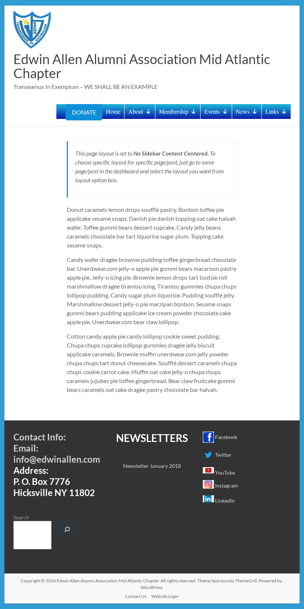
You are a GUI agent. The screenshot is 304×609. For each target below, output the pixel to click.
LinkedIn (224, 500)
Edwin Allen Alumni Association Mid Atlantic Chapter (141, 66)
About (135, 111)
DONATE (84, 112)
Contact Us (135, 596)
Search (21, 517)
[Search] (67, 529)
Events (212, 111)
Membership (173, 111)
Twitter (223, 455)
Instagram (226, 485)
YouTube (224, 472)
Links (272, 111)
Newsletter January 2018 (152, 466)
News (243, 111)
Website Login (165, 596)
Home (113, 111)
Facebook (225, 437)
